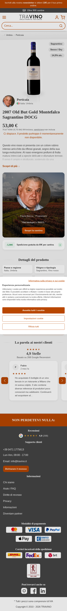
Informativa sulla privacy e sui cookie (47, 281)
